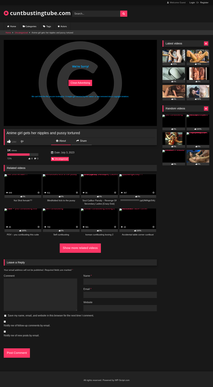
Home (13, 26)
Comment (9, 275)
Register (204, 2)
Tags (48, 26)
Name (87, 275)
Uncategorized (21, 32)
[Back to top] (203, 378)
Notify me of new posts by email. (21, 335)
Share (83, 140)
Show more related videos (80, 248)
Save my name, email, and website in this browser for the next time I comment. (51, 315)
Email (87, 289)
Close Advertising (80, 83)
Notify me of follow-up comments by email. (27, 325)
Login (192, 2)
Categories (31, 26)
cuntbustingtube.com (40, 13)
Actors (64, 26)
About (62, 140)
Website (87, 302)
